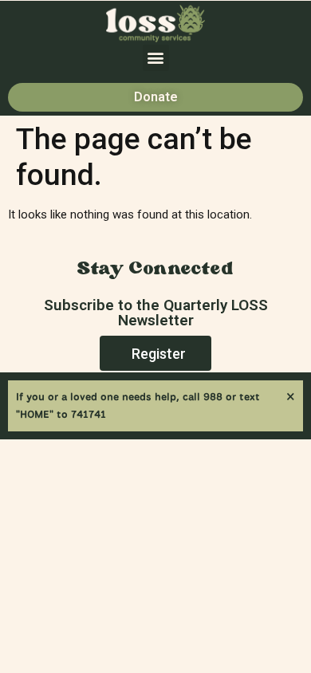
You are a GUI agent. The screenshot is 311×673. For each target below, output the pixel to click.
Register (159, 353)
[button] (156, 58)
